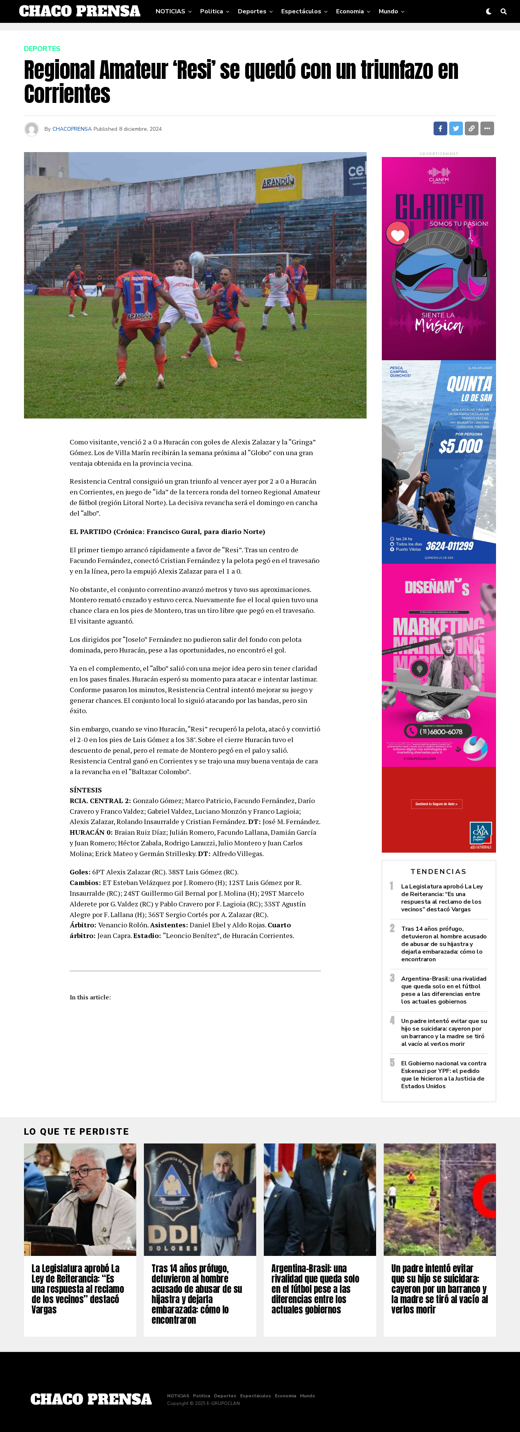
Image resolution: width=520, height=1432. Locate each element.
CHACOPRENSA (72, 129)
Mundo (388, 11)
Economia (350, 11)
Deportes (252, 11)
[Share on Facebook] (440, 128)
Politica (211, 11)
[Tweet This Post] (456, 128)
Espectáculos (301, 11)
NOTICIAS (170, 11)
